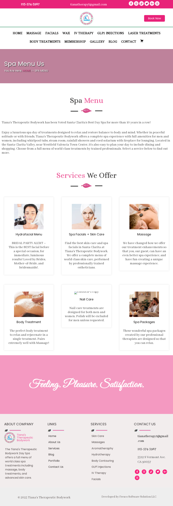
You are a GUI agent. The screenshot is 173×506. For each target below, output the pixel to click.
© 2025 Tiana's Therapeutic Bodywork (44, 498)
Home (27, 71)
